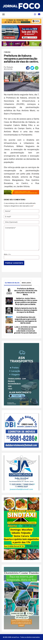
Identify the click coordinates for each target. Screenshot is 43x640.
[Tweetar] (32, 68)
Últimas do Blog (12, 283)
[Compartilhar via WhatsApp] (36, 68)
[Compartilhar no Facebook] (28, 68)
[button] (3, 14)
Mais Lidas (26, 283)
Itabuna (7, 52)
